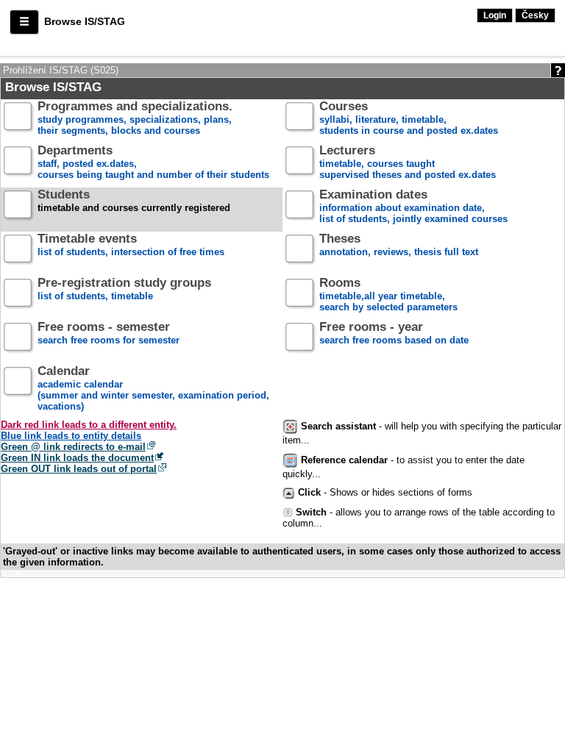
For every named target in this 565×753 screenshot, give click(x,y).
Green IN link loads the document (77, 457)
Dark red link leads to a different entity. (89, 424)
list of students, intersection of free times (131, 245)
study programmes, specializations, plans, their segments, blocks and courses (135, 118)
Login (494, 15)
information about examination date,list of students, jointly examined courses (413, 207)
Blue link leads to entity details (71, 435)
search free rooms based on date (394, 334)
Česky (535, 15)
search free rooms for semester (109, 334)
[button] (24, 22)
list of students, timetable (124, 289)
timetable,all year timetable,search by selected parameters (388, 295)
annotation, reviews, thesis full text (398, 245)
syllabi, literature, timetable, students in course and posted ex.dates (408, 118)
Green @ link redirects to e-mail (73, 446)
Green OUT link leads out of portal (79, 468)
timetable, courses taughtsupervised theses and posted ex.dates (407, 163)
